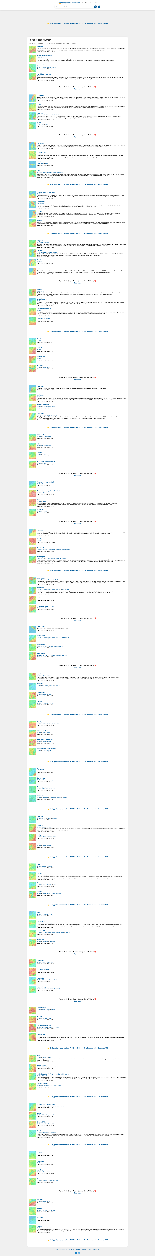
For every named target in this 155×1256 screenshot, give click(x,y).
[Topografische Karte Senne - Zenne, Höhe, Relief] (32, 437)
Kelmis (39, 674)
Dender (39, 873)
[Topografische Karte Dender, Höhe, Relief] (32, 876)
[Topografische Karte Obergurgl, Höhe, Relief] (32, 417)
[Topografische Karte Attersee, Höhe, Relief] (32, 116)
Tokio (42, 124)
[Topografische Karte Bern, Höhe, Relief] (32, 174)
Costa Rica (41, 627)
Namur (43, 723)
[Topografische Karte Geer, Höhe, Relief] (32, 867)
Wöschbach (41, 653)
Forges (39, 1016)
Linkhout (40, 816)
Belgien (39, 220)
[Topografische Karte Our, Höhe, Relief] (32, 503)
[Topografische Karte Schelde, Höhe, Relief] (32, 512)
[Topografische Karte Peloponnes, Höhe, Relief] (32, 205)
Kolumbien (40, 386)
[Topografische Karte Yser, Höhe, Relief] (32, 915)
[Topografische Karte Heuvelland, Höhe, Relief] (32, 924)
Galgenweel (41, 778)
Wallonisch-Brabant (44, 309)
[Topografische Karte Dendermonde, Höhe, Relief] (32, 1134)
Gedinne (53, 1009)
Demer (39, 452)
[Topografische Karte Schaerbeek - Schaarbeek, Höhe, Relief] (32, 1107)
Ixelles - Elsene (42, 1084)
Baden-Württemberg (44, 55)
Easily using (79, 23)
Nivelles (55, 1124)
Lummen (54, 818)
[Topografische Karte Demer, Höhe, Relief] (32, 455)
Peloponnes (41, 202)
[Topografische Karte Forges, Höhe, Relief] (32, 1019)
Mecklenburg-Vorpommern (46, 192)
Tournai (39, 1208)
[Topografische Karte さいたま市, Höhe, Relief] (32, 68)
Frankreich (40, 242)
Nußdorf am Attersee (68, 115)
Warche (39, 844)
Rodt (39, 597)
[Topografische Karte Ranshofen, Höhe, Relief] (32, 638)
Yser (38, 912)
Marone (55, 252)
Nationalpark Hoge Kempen (46, 748)
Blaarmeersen (42, 787)
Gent (50, 788)
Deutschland (40, 57)
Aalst (50, 875)
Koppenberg (41, 978)
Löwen (54, 406)
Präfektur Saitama (46, 67)
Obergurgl (40, 413)
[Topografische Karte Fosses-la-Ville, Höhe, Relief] (32, 733)
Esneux (53, 893)
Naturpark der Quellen (45, 740)
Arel (38, 1055)
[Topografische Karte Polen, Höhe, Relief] (32, 107)
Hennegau (44, 1018)
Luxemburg (45, 884)
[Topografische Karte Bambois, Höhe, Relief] (32, 724)
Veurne (51, 914)
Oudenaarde (52, 941)
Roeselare (40, 1161)
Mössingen (41, 557)
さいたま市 (40, 65)
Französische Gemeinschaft (47, 461)
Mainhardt (40, 548)
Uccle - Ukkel (41, 1065)
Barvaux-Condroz (43, 969)
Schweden (40, 95)
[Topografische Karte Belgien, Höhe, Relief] (32, 223)
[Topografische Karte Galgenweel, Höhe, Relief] (32, 780)
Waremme (49, 866)
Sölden (55, 415)
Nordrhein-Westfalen (44, 74)
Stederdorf (41, 644)
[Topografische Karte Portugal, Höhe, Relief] (32, 214)
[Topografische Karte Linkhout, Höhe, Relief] (32, 819)
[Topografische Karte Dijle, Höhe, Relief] (32, 446)
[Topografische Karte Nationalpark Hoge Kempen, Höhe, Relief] (32, 751)
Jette (39, 1113)
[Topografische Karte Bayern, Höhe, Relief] (32, 293)
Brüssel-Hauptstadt (47, 1067)
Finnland (40, 260)
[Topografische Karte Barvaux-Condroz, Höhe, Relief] (32, 972)
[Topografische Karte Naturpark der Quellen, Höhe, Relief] (32, 742)
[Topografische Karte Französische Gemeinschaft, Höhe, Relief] (32, 464)
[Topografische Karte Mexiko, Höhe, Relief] (32, 541)
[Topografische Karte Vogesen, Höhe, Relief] (32, 244)
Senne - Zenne (42, 435)
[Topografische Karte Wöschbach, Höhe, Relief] (32, 656)
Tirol (45, 415)
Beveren (40, 1152)
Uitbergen (64, 797)
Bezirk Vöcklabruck (57, 115)
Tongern (49, 750)
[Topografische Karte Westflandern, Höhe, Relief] (32, 302)
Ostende (52, 685)
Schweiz (40, 47)
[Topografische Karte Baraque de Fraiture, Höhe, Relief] (32, 1028)
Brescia (50, 252)
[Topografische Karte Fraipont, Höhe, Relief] (32, 368)
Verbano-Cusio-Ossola (52, 580)
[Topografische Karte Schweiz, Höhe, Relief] (32, 49)
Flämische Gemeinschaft (45, 482)
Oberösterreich (47, 115)
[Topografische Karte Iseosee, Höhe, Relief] (32, 253)
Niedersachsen (49, 646)
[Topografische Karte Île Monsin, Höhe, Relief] (32, 772)
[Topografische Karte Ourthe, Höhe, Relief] (32, 894)
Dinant (48, 962)
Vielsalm (57, 1027)
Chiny (54, 884)
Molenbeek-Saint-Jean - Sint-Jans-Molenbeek (53, 1074)
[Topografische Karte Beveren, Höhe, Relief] (32, 1155)
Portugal (40, 211)
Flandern (44, 484)
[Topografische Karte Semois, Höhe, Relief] (32, 885)
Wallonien (40, 395)
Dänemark (40, 143)
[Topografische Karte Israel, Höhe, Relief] (32, 271)
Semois (39, 883)
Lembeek (67, 932)
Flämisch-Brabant (43, 318)
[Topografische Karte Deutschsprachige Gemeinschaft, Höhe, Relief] (32, 493)
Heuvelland (41, 921)
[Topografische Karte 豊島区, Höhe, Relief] (32, 125)
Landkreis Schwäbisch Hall (63, 549)
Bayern (39, 289)
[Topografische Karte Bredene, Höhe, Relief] (32, 686)
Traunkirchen (65, 589)
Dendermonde (52, 797)
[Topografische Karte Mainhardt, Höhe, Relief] (32, 550)
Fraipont (40, 365)
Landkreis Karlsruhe (61, 655)
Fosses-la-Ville (55, 723)
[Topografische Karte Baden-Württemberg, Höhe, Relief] (32, 59)
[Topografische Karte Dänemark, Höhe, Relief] (32, 146)
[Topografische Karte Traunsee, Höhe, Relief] (32, 591)
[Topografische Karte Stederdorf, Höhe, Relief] (32, 647)
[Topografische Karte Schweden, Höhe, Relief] (32, 98)
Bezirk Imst (49, 415)
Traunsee (40, 588)
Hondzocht (41, 931)
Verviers (49, 599)
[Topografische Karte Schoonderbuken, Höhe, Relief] (32, 407)
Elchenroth (41, 357)
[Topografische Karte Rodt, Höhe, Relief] (32, 600)
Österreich (40, 115)
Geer (38, 864)
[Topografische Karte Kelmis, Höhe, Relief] (32, 677)
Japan (38, 67)
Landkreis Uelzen (58, 646)
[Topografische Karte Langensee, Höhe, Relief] (32, 581)
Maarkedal (40, 940)
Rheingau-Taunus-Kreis (45, 606)
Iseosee (39, 250)
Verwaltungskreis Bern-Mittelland (54, 172)
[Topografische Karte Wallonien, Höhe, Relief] (32, 398)
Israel (39, 269)
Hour (52, 962)
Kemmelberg (41, 987)
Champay (58, 893)
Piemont (43, 580)
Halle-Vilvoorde (56, 932)
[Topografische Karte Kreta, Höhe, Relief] (32, 164)
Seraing (40, 1199)
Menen (39, 701)
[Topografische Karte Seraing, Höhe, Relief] (32, 1202)
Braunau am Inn (65, 637)
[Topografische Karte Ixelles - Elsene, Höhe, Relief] (32, 1086)
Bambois (40, 722)
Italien (38, 252)
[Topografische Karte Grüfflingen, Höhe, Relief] (32, 695)
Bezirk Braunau (56, 637)
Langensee (41, 578)
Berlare (59, 797)
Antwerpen (45, 780)
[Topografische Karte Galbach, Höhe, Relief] (32, 828)
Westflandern (41, 299)
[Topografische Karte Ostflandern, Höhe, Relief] (32, 341)
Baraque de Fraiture (44, 1025)
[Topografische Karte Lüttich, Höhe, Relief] (32, 350)
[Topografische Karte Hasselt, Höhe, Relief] (32, 1229)
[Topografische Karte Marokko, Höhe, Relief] (32, 532)
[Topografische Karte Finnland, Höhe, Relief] (32, 262)
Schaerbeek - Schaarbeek (46, 1104)
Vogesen (40, 241)
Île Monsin (40, 769)
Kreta (39, 162)
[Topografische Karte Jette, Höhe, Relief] (32, 1116)
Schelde (40, 509)
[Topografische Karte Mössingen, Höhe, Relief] (32, 560)
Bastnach (51, 1027)
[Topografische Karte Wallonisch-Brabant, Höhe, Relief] (32, 312)
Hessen (47, 608)
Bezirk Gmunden (56, 589)
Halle (62, 932)
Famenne (40, 960)
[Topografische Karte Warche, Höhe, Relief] (32, 846)
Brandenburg (41, 152)
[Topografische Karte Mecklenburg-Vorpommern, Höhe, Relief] (32, 195)
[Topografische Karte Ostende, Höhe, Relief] (32, 1220)
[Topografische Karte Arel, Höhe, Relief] (32, 1059)
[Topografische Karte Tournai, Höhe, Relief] (32, 1211)
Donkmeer (40, 796)
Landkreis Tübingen (61, 558)
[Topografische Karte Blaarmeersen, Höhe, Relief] (32, 789)
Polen (39, 104)
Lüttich (39, 348)
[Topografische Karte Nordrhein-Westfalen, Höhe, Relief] (32, 77)
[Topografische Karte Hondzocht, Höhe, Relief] (32, 933)
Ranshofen (41, 635)
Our (38, 500)
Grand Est (46, 242)
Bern (38, 171)
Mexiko (39, 539)
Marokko (40, 530)
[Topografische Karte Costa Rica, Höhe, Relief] (32, 629)
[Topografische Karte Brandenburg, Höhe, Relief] (32, 155)
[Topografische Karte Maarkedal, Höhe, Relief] (32, 942)
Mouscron (40, 1179)
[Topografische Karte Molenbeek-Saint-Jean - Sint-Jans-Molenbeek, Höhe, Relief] (32, 1077)
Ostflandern (41, 339)
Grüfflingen (41, 692)
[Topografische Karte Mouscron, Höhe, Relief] (32, 1181)
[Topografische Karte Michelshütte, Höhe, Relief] (32, 1037)
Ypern (51, 923)
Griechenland (40, 163)
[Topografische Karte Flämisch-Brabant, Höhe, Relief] (32, 321)
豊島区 (39, 123)
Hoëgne (39, 835)
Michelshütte (41, 1034)
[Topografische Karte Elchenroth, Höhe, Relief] (32, 359)
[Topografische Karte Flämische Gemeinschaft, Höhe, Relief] (32, 484)
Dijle (38, 444)
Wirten (50, 884)
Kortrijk (51, 703)
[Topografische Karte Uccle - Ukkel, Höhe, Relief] (32, 1068)
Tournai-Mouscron (53, 1180)
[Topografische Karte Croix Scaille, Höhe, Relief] (32, 1010)
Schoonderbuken (43, 405)
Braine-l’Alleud (42, 1122)
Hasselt (49, 818)
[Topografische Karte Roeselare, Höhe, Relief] (32, 1163)
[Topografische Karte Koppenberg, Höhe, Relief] (32, 980)
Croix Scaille (41, 1007)
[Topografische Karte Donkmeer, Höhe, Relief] (32, 798)
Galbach (40, 825)
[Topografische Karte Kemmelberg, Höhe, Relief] (32, 989)
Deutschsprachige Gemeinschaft (48, 491)
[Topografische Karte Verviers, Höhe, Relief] (32, 1172)
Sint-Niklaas (52, 1154)
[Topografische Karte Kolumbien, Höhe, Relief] (32, 388)
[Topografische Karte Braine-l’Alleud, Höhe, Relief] (32, 1124)
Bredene (40, 683)
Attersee (40, 113)
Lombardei (44, 252)
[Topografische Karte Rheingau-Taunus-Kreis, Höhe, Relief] (32, 608)
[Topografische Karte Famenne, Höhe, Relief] (32, 963)
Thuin (49, 1018)
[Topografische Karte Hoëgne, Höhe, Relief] (32, 837)
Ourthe (39, 892)
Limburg (44, 454)
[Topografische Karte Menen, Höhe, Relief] (32, 704)
